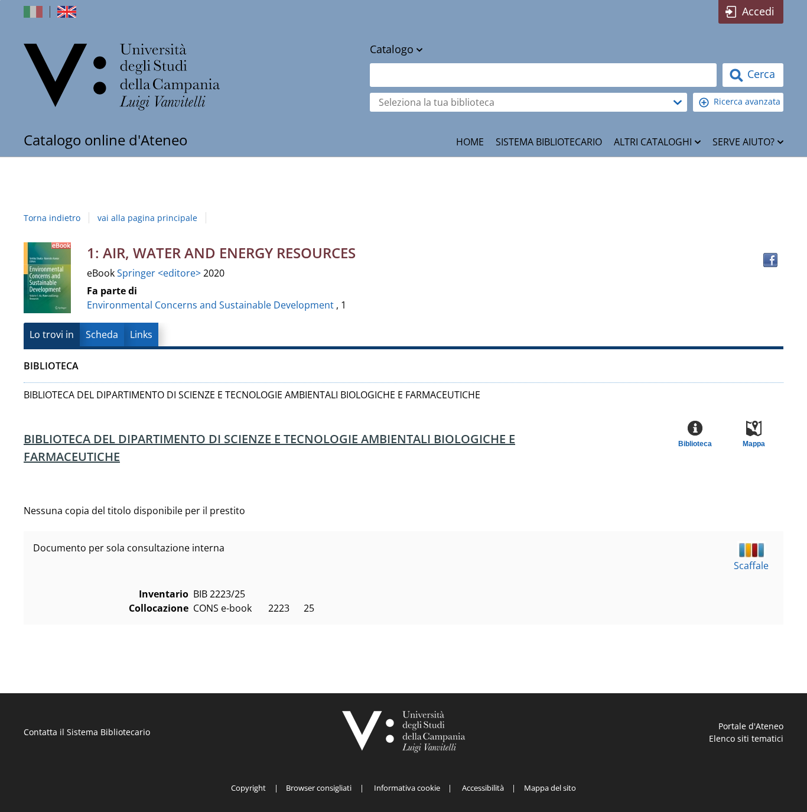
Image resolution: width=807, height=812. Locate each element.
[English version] (68, 12)
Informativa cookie (407, 787)
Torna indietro (52, 217)
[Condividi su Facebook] (770, 260)
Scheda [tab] (102, 334)
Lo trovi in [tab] (52, 334)
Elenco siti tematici (746, 738)
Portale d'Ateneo (750, 726)
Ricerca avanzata (747, 101)
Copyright (248, 787)
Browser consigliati (319, 787)
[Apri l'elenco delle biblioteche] (677, 102)
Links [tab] (141, 334)
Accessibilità (483, 787)
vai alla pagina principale (147, 217)
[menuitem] (470, 142)
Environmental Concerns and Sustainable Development (210, 304)
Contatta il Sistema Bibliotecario (87, 732)
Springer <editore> (160, 273)
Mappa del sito (550, 787)
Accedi (758, 11)
